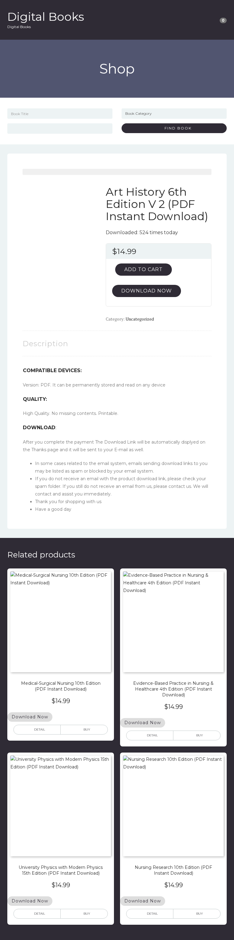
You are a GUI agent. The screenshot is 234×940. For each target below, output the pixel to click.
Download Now (146, 291)
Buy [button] (86, 729)
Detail (39, 729)
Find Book (176, 128)
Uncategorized (140, 319)
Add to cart (143, 269)
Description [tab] (45, 343)
